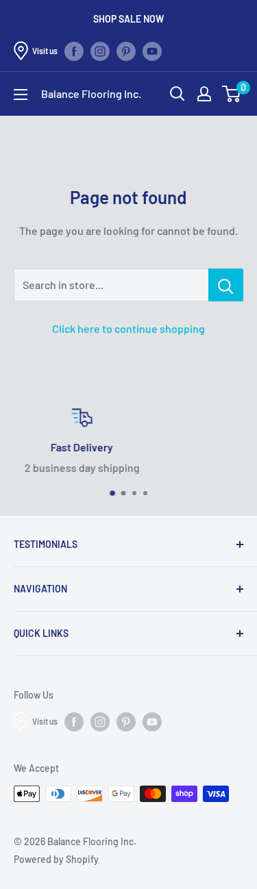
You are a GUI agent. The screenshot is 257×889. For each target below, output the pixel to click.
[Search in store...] (225, 284)
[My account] (204, 93)
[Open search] (177, 93)
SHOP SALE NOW (128, 19)
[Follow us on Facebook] (74, 50)
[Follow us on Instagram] (100, 50)
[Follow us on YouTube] (152, 50)
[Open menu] (20, 94)
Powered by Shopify (56, 859)
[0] (232, 94)
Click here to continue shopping (128, 328)
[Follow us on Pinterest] (126, 50)
